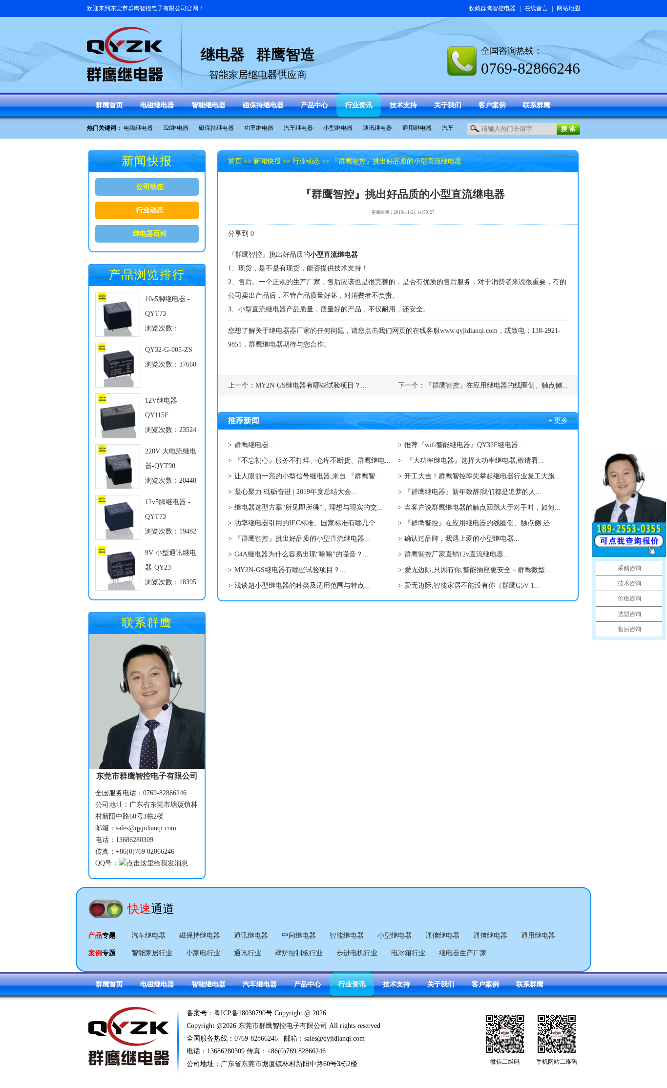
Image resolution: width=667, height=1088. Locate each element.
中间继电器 (299, 935)
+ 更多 (558, 420)
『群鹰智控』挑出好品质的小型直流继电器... (302, 538)
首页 (235, 161)
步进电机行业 (356, 953)
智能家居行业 (151, 953)
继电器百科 (150, 233)
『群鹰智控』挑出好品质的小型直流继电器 (396, 161)
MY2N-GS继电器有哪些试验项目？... (311, 385)
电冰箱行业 (408, 953)
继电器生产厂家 (463, 953)
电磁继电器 (138, 127)
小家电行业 (203, 953)
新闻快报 (267, 161)
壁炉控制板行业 (299, 953)
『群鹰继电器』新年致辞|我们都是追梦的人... (473, 491)
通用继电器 (417, 127)
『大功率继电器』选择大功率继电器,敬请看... (474, 460)
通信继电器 (442, 935)
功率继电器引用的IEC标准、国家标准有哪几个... (307, 523)
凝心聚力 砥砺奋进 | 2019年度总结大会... (295, 491)
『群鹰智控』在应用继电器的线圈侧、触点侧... (496, 385)
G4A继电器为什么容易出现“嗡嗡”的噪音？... (301, 554)
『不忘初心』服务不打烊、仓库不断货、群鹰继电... (312, 460)
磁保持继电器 (216, 127)
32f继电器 (175, 127)
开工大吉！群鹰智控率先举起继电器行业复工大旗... (482, 476)
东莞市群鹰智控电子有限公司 (148, 8)
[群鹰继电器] (125, 76)
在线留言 (536, 8)
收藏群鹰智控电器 (492, 8)
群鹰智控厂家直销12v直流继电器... (456, 554)
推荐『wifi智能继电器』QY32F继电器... (464, 445)
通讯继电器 (377, 127)
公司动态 (150, 186)
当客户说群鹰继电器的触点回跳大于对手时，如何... (482, 507)
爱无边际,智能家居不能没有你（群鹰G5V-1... (472, 585)
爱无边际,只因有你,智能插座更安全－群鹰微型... (477, 570)
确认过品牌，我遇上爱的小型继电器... (462, 538)
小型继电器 (338, 127)
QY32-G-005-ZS (168, 349)
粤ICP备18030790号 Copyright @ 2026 (270, 1013)
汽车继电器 (298, 127)
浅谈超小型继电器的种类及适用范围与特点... (302, 585)
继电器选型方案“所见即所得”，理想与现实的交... (308, 507)
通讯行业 (247, 953)
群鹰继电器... (254, 445)
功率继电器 (258, 127)
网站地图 (568, 8)
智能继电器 (347, 935)
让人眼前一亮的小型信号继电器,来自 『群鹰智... (307, 476)
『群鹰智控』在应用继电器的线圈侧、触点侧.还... (480, 523)
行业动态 (150, 210)
